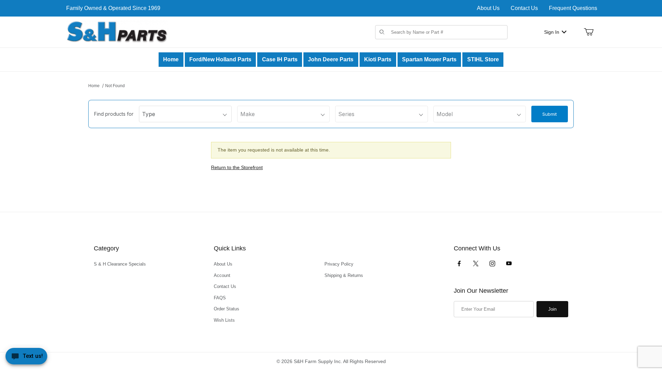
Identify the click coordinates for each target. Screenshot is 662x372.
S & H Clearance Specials (120, 264)
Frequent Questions (573, 8)
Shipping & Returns (343, 275)
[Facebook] (459, 263)
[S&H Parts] (117, 31)
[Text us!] (26, 358)
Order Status (226, 308)
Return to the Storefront (237, 167)
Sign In (551, 32)
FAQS (220, 297)
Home (94, 85)
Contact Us (524, 8)
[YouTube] (508, 263)
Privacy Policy (338, 264)
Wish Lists (224, 320)
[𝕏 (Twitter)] (475, 263)
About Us (488, 8)
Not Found (115, 85)
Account (222, 275)
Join (552, 309)
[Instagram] (492, 263)
